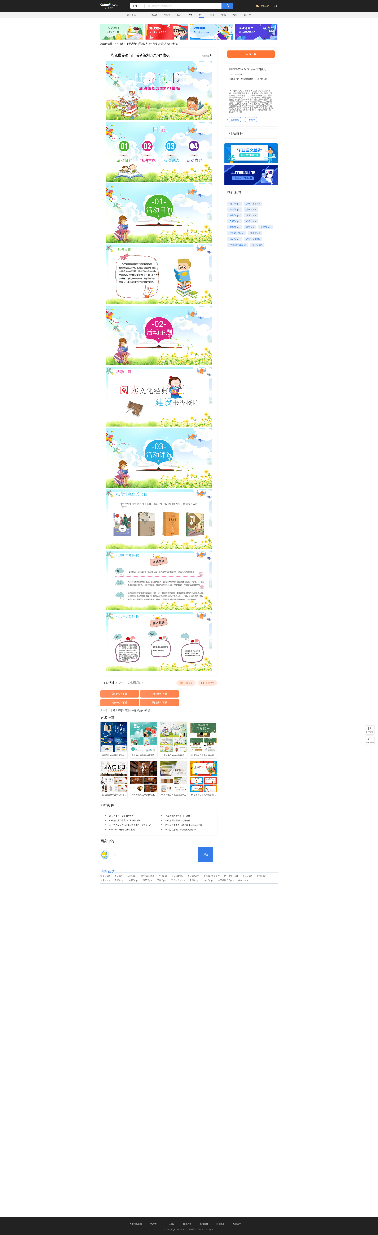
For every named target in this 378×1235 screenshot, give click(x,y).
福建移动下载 (159, 693)
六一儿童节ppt (253, 203)
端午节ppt (234, 203)
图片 (179, 14)
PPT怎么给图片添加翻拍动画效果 (180, 829)
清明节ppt (251, 209)
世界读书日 (234, 79)
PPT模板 (119, 43)
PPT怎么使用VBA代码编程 (177, 820)
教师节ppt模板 (253, 239)
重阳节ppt (255, 233)
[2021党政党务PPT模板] (166, 38)
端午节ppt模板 (148, 876)
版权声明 (187, 1223)
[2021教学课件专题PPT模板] (211, 38)
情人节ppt (234, 239)
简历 (212, 14)
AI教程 (167, 14)
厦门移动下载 (159, 702)
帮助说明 (237, 1223)
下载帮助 (188, 683)
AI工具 (154, 14)
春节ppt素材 (193, 876)
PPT (201, 14)
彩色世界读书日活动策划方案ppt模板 (158, 43)
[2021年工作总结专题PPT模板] (121, 38)
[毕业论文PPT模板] (251, 162)
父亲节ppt (251, 215)
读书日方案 (262, 79)
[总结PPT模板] (251, 184)
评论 (205, 854)
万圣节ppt (234, 227)
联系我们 (154, 1223)
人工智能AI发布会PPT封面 (177, 816)
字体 (190, 14)
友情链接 (204, 1223)
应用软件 (210, 683)
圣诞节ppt (234, 221)
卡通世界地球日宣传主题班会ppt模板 (130, 710)
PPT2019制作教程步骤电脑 (122, 829)
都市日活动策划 (248, 79)
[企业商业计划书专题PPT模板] (256, 38)
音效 (223, 14)
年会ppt (163, 876)
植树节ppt (257, 245)
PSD (234, 14)
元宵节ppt (265, 227)
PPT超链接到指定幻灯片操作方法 (124, 820)
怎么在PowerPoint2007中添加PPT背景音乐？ (130, 825)
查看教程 (235, 119)
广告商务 (171, 1223)
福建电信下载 (120, 702)
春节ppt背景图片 (212, 876)
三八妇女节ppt (236, 233)
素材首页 (131, 14)
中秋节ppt (234, 215)
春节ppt (250, 227)
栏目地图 (220, 1223)
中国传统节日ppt (238, 245)
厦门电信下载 (120, 693)
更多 (246, 14)
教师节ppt (251, 221)
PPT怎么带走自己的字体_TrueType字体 (183, 825)
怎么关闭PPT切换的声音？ (121, 816)
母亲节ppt (234, 209)
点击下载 (251, 54)
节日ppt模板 (177, 876)
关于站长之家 (135, 1223)
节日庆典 (131, 43)
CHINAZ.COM (194, 1229)
